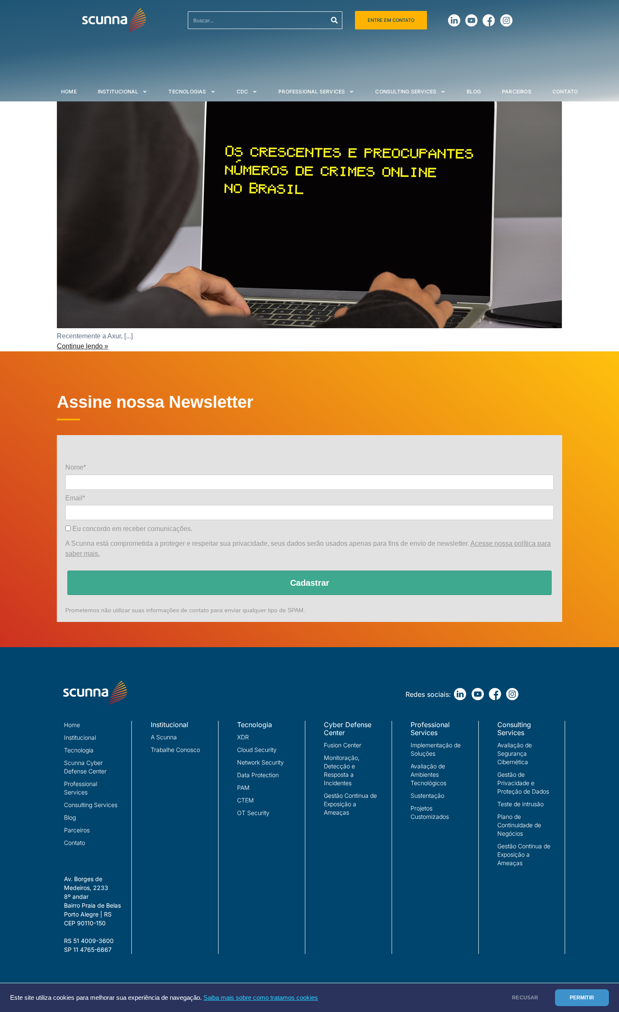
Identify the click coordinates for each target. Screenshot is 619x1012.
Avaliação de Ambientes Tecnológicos (428, 774)
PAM (243, 787)
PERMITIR (582, 998)
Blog (474, 91)
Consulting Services (405, 91)
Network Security (260, 762)
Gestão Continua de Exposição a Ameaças (350, 804)
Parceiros (516, 91)
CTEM (245, 800)
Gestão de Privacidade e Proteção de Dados (523, 783)
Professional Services (311, 91)
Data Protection (258, 774)
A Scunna (164, 737)
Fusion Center (342, 745)
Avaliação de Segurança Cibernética (514, 753)
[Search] (334, 20)
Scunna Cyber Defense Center (85, 767)
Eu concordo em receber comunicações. (131, 528)
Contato (565, 91)
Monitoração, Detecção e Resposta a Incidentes (342, 770)
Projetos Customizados (430, 812)
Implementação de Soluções (436, 749)
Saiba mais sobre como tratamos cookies (260, 997)
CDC (242, 91)
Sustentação (427, 795)
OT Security (253, 812)
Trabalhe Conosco (175, 749)
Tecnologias (187, 91)
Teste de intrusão (520, 803)
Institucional (118, 91)
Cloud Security (257, 749)
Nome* (75, 467)
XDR (243, 737)
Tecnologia (78, 750)
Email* (75, 498)
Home (69, 91)
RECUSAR (525, 998)
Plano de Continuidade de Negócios (519, 825)
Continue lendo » (82, 346)
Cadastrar (309, 582)
